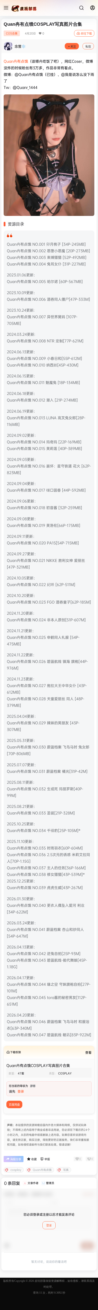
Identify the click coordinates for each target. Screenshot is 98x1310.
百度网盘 (14, 1104)
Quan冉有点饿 (16, 61)
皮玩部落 (40, 1281)
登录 (21, 1091)
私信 (88, 46)
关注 (73, 46)
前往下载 (86, 33)
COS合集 (12, 33)
